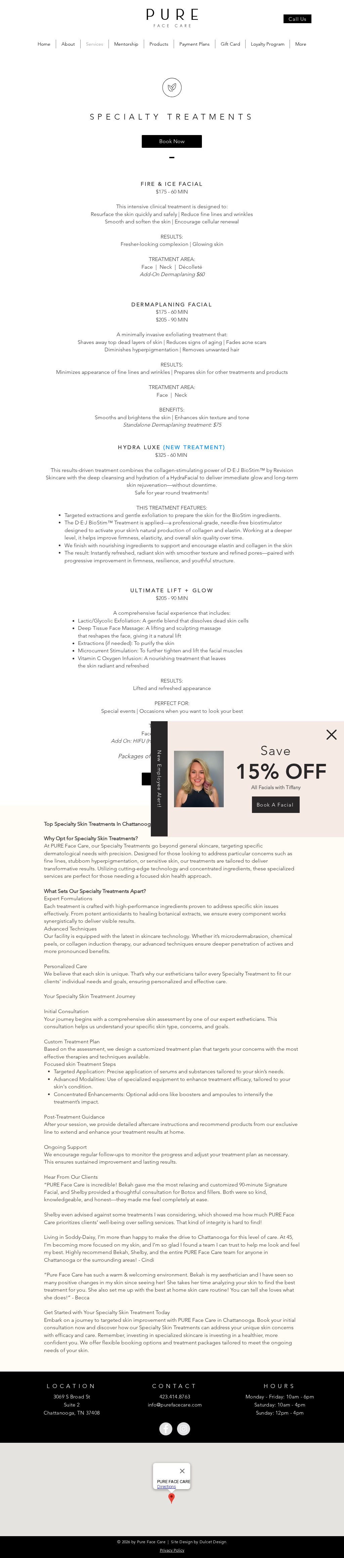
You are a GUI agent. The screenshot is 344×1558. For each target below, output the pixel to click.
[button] (332, 735)
